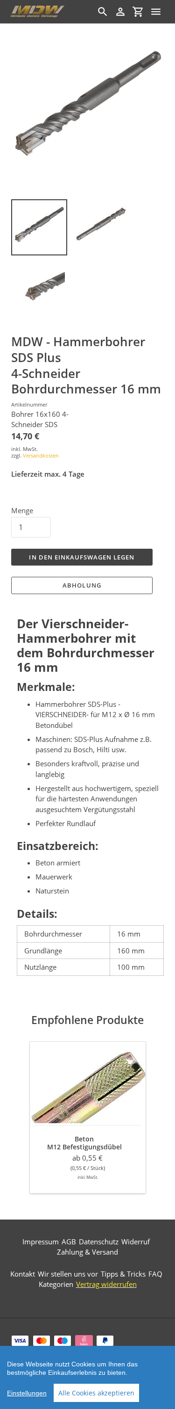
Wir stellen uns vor (68, 1273)
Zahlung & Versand (87, 1251)
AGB (69, 1241)
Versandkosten (41, 455)
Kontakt (22, 1273)
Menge (22, 510)
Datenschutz (99, 1241)
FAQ (155, 1273)
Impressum (40, 1241)
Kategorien (56, 1284)
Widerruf (135, 1241)
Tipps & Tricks (123, 1273)
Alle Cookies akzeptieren (96, 1392)
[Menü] (156, 11)
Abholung (82, 585)
